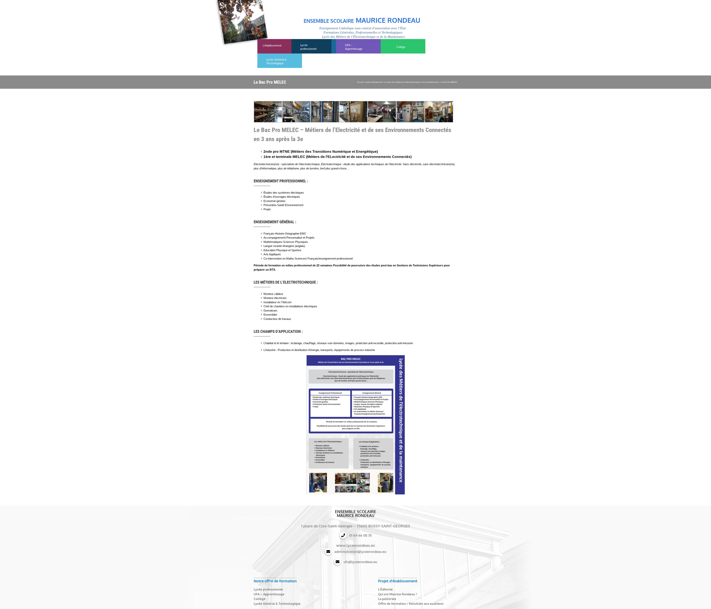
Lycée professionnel (268, 589)
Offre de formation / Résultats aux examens (410, 603)
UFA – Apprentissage (269, 594)
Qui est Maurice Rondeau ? (397, 594)
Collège (260, 599)
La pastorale (387, 599)
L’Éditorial (385, 589)
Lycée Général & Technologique (277, 603)
